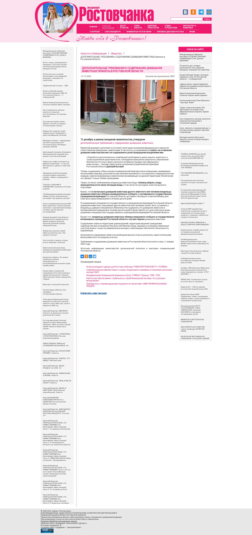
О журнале (95, 32)
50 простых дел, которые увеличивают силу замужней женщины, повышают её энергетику (195, 68)
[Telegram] (94, 256)
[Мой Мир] (90, 256)
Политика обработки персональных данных (59, 521)
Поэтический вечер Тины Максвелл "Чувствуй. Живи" (195, 101)
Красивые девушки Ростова (170, 32)
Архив (192, 32)
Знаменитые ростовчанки (138, 32)
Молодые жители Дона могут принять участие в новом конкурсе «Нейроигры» (194, 139)
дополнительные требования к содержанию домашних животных (116, 143)
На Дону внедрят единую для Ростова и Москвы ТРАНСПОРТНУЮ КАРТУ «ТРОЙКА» (127, 267)
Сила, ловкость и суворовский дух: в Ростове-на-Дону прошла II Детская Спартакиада (195, 130)
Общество (116, 53)
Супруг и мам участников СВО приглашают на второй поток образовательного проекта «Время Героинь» (194, 111)
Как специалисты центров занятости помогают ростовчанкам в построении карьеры (195, 121)
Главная (93, 27)
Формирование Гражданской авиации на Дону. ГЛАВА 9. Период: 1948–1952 (123, 275)
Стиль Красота (138, 27)
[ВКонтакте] (82, 256)
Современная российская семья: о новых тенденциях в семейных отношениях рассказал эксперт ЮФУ (129, 271)
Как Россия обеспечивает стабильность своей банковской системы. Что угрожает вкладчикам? (126, 279)
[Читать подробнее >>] (96, 40)
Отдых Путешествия (171, 27)
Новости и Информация (93, 53)
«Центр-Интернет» (74, 527)
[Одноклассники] (86, 256)
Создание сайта (47, 527)
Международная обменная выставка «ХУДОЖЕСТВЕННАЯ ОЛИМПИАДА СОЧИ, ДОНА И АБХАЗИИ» (193, 57)
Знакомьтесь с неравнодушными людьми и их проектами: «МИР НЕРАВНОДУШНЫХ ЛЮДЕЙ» (126, 285)
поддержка (60, 527)
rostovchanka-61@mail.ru (76, 523)
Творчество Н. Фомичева (189, 27)
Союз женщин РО (113, 32)
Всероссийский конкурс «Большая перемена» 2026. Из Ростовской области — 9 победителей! (194, 77)
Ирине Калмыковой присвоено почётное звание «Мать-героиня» (193, 94)
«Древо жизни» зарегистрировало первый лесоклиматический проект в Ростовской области (195, 86)
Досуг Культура (124, 27)
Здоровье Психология (153, 27)
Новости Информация (108, 27)
